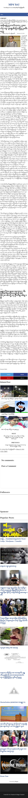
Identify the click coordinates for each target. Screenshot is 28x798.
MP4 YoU (14, 4)
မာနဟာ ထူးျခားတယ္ (8, 566)
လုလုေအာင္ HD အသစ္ (9, 648)
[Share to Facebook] (5, 451)
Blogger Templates (20, 794)
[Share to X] (4, 451)
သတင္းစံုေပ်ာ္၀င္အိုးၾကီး (9, 33)
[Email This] (1, 451)
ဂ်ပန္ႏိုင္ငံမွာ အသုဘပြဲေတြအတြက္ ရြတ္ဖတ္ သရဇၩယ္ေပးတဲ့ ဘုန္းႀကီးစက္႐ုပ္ (13, 620)
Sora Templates (12, 794)
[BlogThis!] (2, 451)
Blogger (16, 781)
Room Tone (4, 776)
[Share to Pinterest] (6, 451)
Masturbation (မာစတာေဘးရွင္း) (12, 702)
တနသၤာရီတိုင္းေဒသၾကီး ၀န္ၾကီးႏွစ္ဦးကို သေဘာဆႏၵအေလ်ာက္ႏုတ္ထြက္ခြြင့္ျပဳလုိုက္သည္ (12, 675)
